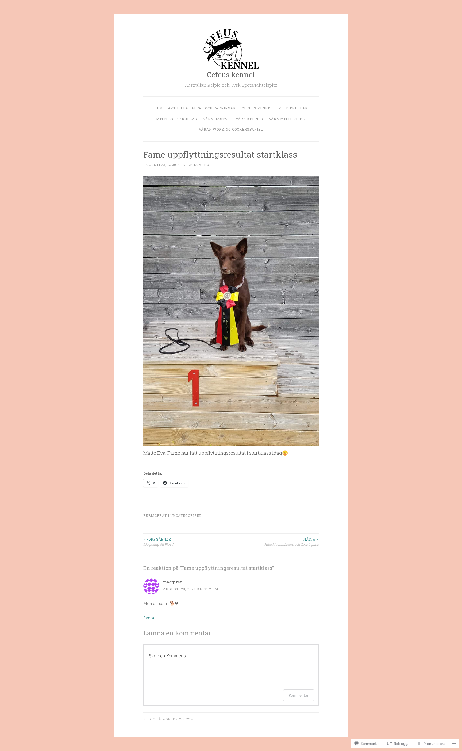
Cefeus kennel (231, 74)
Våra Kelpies (249, 119)
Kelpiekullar (293, 108)
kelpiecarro (196, 164)
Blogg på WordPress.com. (169, 719)
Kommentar (299, 695)
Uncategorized (186, 515)
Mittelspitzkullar (176, 119)
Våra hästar (216, 119)
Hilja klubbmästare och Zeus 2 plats (291, 541)
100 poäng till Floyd (158, 541)
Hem (158, 108)
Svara (148, 617)
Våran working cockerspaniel (231, 129)
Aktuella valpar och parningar (202, 108)
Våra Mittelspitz (287, 119)
